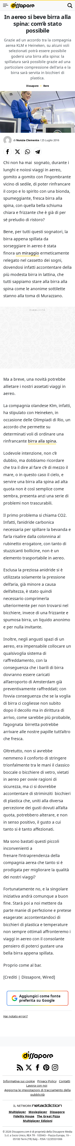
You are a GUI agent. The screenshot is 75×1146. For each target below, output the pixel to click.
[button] (7, 152)
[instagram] (55, 1067)
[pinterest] (46, 1067)
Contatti (64, 1081)
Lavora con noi (36, 1085)
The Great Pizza (48, 1116)
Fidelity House (23, 1116)
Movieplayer (38, 1112)
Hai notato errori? (15, 1016)
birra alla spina (42, 441)
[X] (29, 1067)
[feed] (20, 1067)
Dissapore (32, 86)
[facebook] (37, 1067)
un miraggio (27, 253)
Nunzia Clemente (27, 140)
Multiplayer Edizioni (37, 1121)
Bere (46, 86)
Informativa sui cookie (19, 1081)
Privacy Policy (46, 1081)
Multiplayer (17, 1112)
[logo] (22, 5)
